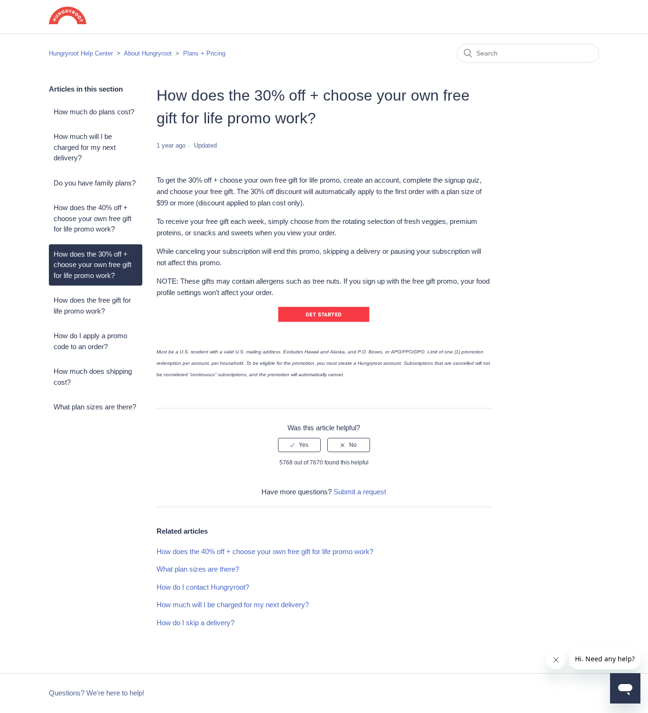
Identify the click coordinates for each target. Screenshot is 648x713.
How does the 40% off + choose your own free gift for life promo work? (92, 218)
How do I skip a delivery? (195, 623)
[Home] (67, 22)
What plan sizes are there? (95, 407)
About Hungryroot (148, 53)
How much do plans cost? (94, 112)
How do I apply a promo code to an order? (90, 341)
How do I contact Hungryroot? (203, 587)
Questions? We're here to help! (96, 693)
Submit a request (359, 492)
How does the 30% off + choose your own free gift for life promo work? (92, 264)
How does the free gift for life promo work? (92, 305)
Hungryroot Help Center (81, 53)
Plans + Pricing (204, 53)
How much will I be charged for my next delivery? (85, 147)
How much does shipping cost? (93, 376)
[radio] (299, 445)
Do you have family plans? (95, 183)
